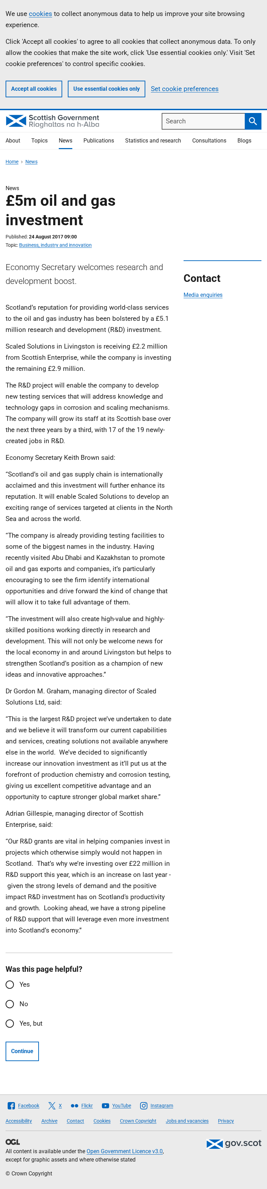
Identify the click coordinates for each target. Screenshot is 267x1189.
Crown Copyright (138, 1121)
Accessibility (19, 1121)
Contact (75, 1121)
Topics (39, 140)
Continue (22, 1051)
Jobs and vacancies (187, 1121)
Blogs (244, 140)
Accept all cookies (34, 88)
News (65, 140)
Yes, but (30, 1023)
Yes (24, 984)
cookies (40, 14)
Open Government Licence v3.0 (125, 1151)
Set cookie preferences (185, 89)
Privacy (226, 1121)
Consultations (209, 140)
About (13, 140)
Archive (49, 1121)
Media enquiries (203, 295)
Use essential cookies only (106, 88)
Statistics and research (153, 140)
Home (12, 161)
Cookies (102, 1121)
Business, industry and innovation (55, 245)
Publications (98, 140)
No (23, 1004)
